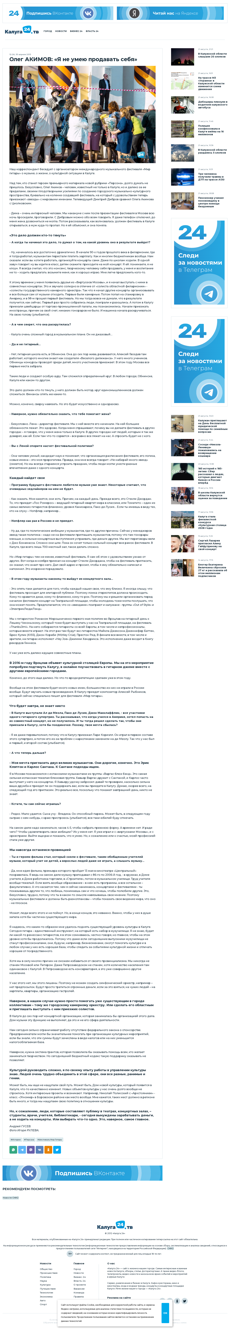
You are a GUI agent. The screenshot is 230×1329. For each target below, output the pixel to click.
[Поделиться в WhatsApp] (13, 1149)
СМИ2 (170, 1248)
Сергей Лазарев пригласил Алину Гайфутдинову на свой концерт (210, 545)
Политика (45, 1277)
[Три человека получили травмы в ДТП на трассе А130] (182, 177)
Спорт (43, 1304)
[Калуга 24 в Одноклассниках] (177, 1301)
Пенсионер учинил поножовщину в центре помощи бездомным (211, 202)
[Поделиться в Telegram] (22, 1149)
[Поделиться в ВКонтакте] (39, 1149)
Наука (43, 1280)
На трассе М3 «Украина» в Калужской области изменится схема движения (211, 83)
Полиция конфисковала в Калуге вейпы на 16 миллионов (211, 130)
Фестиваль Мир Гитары (50, 1139)
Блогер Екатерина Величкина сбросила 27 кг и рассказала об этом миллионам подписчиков (212, 570)
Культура (45, 1284)
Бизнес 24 (76, 31)
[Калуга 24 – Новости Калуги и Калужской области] (22, 30)
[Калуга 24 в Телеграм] (199, 263)
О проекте (80, 1284)
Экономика (46, 1296)
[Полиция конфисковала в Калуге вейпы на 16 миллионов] (182, 129)
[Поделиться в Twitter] (57, 1149)
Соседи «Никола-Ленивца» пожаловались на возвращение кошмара (209, 450)
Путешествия (48, 1288)
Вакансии (79, 1288)
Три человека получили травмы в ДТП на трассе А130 (211, 177)
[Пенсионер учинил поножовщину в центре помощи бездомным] (182, 201)
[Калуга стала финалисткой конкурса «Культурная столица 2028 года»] (182, 519)
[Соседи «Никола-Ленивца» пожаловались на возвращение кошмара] (182, 447)
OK (165, 1313)
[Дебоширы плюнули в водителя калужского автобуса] (182, 105)
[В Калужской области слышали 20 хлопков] (182, 57)
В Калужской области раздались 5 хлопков (212, 151)
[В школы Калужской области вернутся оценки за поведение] (182, 495)
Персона (29, 1139)
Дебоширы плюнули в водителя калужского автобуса (212, 104)
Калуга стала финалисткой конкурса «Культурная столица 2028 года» (212, 522)
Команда (79, 1292)
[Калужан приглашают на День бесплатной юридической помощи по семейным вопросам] (182, 423)
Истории (16, 1139)
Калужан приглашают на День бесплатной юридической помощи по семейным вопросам (212, 426)
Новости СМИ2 (11, 1197)
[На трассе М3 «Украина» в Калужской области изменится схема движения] (182, 81)
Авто (43, 1300)
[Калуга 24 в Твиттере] (185, 1301)
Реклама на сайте (119, 1297)
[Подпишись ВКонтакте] (82, 1173)
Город (48, 31)
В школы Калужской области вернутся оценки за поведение (212, 495)
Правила (79, 1296)
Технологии (46, 1292)
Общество (46, 1269)
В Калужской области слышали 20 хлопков (212, 55)
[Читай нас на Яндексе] (170, 13)
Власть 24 (92, 31)
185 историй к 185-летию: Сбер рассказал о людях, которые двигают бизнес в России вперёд (211, 475)
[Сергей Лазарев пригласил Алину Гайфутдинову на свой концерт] (182, 543)
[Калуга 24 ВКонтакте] (59, 13)
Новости (61, 31)
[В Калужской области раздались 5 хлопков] (182, 153)
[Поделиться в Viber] (30, 1149)
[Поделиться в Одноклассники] (48, 1149)
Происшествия (48, 1273)
